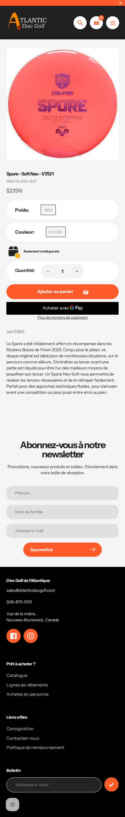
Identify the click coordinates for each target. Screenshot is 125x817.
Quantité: (25, 270)
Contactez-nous (22, 738)
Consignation (20, 728)
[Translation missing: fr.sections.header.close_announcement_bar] (121, 3)
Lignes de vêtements (27, 685)
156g (48, 210)
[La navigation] (112, 22)
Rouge (56, 232)
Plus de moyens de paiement (63, 317)
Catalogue (16, 675)
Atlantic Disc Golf (21, 181)
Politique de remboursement (35, 747)
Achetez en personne (27, 694)
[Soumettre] (111, 784)
